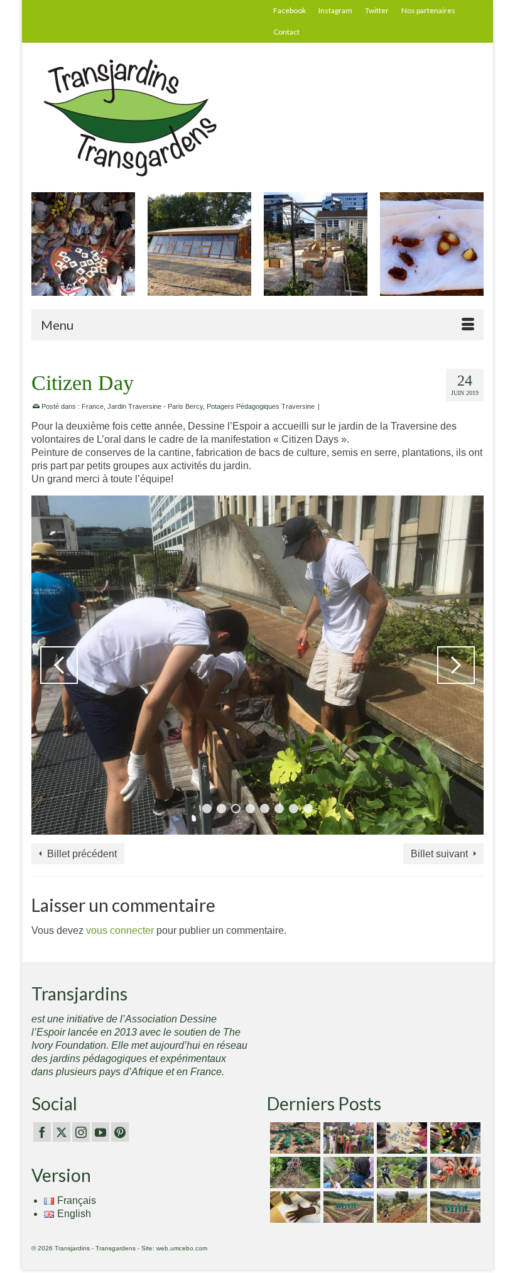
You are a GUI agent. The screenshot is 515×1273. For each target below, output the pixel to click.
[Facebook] (42, 1132)
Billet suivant (439, 853)
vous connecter (120, 930)
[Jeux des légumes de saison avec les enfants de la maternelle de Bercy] (400, 1138)
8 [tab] (308, 808)
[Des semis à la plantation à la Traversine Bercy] (347, 1172)
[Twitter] (61, 1132)
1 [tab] (207, 808)
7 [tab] (293, 808)
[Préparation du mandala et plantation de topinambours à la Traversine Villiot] (400, 1172)
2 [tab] (221, 808)
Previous (42, 250)
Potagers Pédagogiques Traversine (261, 406)
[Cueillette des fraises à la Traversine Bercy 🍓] (453, 1172)
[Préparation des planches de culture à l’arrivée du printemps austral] (293, 1138)
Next (473, 250)
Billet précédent (82, 853)
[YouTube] (100, 1132)
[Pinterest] (120, 1132)
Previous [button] (59, 665)
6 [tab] (279, 808)
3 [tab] (236, 808)
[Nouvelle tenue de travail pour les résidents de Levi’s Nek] (347, 1207)
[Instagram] (81, 1132)
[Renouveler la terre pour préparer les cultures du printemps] (453, 1138)
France (93, 406)
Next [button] (456, 665)
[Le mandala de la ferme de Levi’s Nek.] (453, 1207)
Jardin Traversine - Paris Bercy (155, 406)
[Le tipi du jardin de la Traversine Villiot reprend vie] (293, 1172)
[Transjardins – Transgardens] (257, 117)
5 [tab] (264, 808)
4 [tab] (250, 808)
